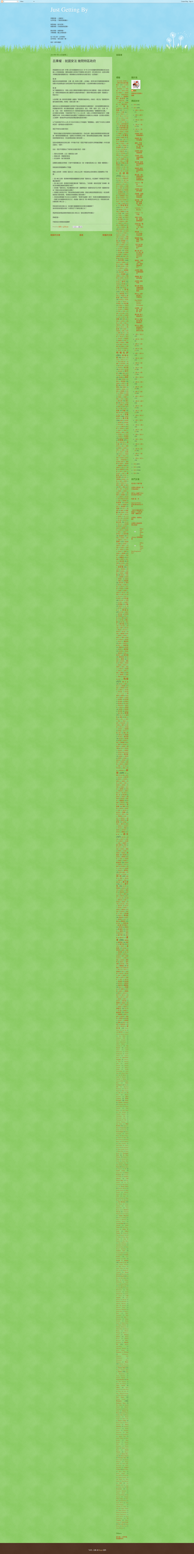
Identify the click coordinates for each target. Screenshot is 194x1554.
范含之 (121, 454)
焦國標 (126, 711)
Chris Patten (125, 1110)
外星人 (120, 180)
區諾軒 (122, 512)
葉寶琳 (121, 808)
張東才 (125, 532)
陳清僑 (121, 651)
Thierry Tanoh (120, 1493)
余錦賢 (118, 256)
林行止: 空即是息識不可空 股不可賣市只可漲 (139, 328)
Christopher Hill (120, 1116)
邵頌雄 (121, 405)
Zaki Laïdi (120, 1524)
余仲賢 (120, 248)
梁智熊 (122, 575)
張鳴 (125, 551)
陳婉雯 (126, 647)
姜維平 (120, 430)
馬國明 (125, 504)
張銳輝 (123, 553)
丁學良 (122, 114)
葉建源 (123, 796)
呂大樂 (121, 272)
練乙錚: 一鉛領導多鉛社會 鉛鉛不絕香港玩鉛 (139, 177)
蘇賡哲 (120, 1020)
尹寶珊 (119, 133)
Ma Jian (124, 1299)
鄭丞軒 (126, 906)
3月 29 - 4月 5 (139, 401)
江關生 (126, 215)
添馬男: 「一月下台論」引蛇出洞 (139, 233)
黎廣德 (120, 929)
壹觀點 (121, 697)
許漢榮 (120, 602)
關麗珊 (120, 1014)
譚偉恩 (119, 1006)
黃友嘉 (126, 735)
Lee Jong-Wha (119, 1288)
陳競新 (122, 674)
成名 (127, 207)
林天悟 (126, 367)
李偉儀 (121, 299)
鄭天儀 (122, 904)
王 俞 (117, 149)
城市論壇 (120, 424)
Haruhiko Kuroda (122, 1188)
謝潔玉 (122, 977)
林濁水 (120, 395)
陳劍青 (125, 665)
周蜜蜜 (122, 342)
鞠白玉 (121, 987)
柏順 (127, 432)
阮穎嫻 (118, 331)
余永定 (121, 246)
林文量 (126, 369)
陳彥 (123, 637)
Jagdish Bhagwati (123, 1215)
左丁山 (126, 180)
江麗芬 (120, 217)
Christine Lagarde (121, 1114)
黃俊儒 (125, 744)
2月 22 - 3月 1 (139, 425)
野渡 (125, 616)
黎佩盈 (118, 923)
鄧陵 (125, 900)
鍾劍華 (120, 985)
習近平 (122, 586)
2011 (135, 473)
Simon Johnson (124, 1455)
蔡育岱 (123, 888)
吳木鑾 (121, 258)
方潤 (127, 143)
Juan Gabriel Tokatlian (122, 1264)
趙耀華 (125, 843)
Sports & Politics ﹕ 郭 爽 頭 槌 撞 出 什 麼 (137, 504)
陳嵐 (125, 653)
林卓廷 (121, 377)
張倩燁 (125, 534)
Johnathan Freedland (121, 1245)
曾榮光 (126, 701)
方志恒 (122, 141)
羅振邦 (118, 1001)
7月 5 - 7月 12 (139, 334)
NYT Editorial (122, 1381)
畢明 (127, 583)
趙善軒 (121, 841)
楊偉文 (118, 781)
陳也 (123, 618)
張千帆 (125, 520)
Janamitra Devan (120, 1221)
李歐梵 (126, 309)
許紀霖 (121, 600)
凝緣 (121, 931)
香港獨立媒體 (120, 461)
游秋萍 (121, 707)
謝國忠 (125, 975)
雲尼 (123, 725)
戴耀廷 (122, 966)
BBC (117, 1087)
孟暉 (127, 346)
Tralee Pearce (123, 1500)
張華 (118, 541)
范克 (126, 452)
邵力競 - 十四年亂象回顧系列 (121, 1538)
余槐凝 (125, 254)
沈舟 (123, 319)
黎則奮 (121, 927)
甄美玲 (118, 830)
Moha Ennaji (120, 1350)
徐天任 (125, 475)
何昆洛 (123, 235)
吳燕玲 (120, 270)
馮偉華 (120, 729)
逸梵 (117, 723)
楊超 (121, 783)
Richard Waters (124, 1413)
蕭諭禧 (120, 952)
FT (125, 1168)
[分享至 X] (77, 227)
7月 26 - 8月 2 (139, 120)
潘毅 (125, 880)
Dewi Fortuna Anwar (123, 1149)
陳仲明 (118, 631)
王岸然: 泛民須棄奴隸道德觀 (139, 157)
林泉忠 (123, 381)
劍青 (125, 864)
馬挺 (119, 504)
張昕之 (119, 532)
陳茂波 (121, 639)
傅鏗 (122, 695)
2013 (135, 467)
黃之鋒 (118, 733)
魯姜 (117, 921)
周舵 (125, 340)
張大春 (118, 522)
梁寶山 (120, 581)
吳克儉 (126, 258)
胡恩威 (119, 448)
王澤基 (122, 163)
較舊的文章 (107, 235)
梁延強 (121, 565)
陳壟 (117, 672)
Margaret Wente (120, 1307)
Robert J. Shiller (122, 1420)
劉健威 (118, 853)
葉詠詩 (122, 802)
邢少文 (123, 327)
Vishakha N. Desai (121, 1506)
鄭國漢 (120, 915)
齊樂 (125, 845)
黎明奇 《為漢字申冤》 (122, 924)
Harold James (124, 1186)
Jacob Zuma (125, 1213)
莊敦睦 (121, 588)
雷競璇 (125, 822)
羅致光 (125, 999)
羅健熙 (118, 1003)
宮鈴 (121, 471)
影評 (117, 866)
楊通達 (123, 781)
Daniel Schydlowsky (121, 1129)
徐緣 (117, 483)
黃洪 (122, 748)
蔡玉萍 (125, 886)
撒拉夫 (121, 868)
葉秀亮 (118, 796)
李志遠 (118, 290)
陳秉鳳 (125, 635)
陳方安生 (123, 626)
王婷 (117, 159)
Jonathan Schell (120, 1252)
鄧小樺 (121, 898)
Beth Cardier (125, 1090)
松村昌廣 (123, 363)
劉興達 (126, 862)
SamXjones (125, 1434)
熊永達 (120, 828)
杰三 (127, 359)
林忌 (124, 373)
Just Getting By (69, 9)
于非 (117, 118)
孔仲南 (118, 135)
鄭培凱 (126, 915)
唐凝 (125, 465)
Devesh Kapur (125, 1147)
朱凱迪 (122, 211)
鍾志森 (126, 979)
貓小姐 (126, 952)
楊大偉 (122, 775)
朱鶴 (127, 211)
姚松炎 (123, 426)
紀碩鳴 (126, 438)
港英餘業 (120, 705)
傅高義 (120, 691)
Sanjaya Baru (122, 1436)
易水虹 (123, 357)
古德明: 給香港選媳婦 (139, 152)
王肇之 (121, 161)
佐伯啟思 (121, 229)
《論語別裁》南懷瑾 (122, 97)
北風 (123, 169)
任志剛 (126, 188)
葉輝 (123, 806)
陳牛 (121, 628)
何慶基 (123, 243)
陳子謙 (121, 620)
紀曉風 (120, 440)
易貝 (122, 359)
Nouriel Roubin (120, 1377)
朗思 (120, 487)
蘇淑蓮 (126, 1018)
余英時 (126, 252)
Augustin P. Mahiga (121, 1079)
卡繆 (121, 171)
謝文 (123, 971)
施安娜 (118, 432)
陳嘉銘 (121, 663)
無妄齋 (126, 709)
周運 (117, 342)
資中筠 (118, 814)
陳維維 (119, 665)
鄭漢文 (126, 917)
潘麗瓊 (118, 882)
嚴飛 (125, 1014)
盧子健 (120, 935)
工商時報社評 (124, 124)
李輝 (119, 311)
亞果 (123, 331)
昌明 (119, 350)
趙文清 (123, 837)
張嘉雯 (122, 549)
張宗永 (121, 530)
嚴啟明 (122, 1016)
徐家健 (118, 479)
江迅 (119, 213)
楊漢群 (118, 785)
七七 (127, 114)
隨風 (117, 960)
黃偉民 (126, 750)
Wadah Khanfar (122, 1510)
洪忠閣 (120, 436)
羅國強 (123, 1003)
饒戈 (124, 1022)
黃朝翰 (119, 758)
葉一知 (118, 795)
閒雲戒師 (123, 723)
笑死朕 (126, 489)
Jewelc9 (122, 1235)
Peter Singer (120, 1397)
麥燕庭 (122, 688)
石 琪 (123, 184)
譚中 (122, 1005)
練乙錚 (125, 882)
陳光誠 (123, 631)
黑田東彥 (118, 768)
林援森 (118, 389)
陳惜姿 (126, 649)
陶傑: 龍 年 (135, 499)
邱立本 (120, 401)
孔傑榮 (122, 137)
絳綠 (125, 717)
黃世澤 (126, 737)
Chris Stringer (122, 1112)
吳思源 (118, 262)
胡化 (123, 446)
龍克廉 (122, 964)
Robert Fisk (125, 1418)
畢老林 (121, 583)
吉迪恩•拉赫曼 (121, 194)
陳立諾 (125, 630)
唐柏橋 (126, 463)
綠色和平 (124, 830)
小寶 (117, 124)
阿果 (117, 411)
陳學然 (121, 669)
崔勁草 (126, 514)
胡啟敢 (125, 448)
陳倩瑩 (126, 639)
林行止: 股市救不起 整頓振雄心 (139, 320)
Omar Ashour (120, 1385)
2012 (135, 470)
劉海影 (125, 851)
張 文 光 (126, 516)
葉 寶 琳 (124, 793)
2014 (135, 464)
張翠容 (120, 551)
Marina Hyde (119, 1311)
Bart (126, 1085)
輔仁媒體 (119, 845)
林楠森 (122, 391)
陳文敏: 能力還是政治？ (139, 315)
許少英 (120, 596)
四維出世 (125, 178)
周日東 (122, 335)
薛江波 (120, 969)
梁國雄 (121, 573)
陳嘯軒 (118, 667)
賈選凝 (120, 816)
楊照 (125, 783)
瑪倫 (125, 828)
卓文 (124, 333)
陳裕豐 (122, 661)
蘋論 (119, 1022)
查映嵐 (120, 434)
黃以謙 (121, 738)
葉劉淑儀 (122, 804)
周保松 (126, 338)
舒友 (117, 719)
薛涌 (125, 969)
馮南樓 (126, 727)
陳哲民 (120, 641)
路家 (125, 816)
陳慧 (123, 667)
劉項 (121, 858)
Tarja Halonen (125, 1481)
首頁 (81, 235)
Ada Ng (124, 1030)
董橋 (123, 812)
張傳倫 (125, 544)
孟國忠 (122, 346)
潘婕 (121, 878)
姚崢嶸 (122, 428)
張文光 (120, 524)
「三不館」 (119, 102)
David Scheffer (122, 1143)
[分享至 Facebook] (79, 227)
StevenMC (118, 1475)
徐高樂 (123, 479)
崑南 (121, 514)
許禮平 (126, 602)
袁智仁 (123, 493)
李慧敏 (120, 309)
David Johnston (119, 1139)
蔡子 (121, 884)
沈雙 (123, 325)
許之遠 (126, 594)
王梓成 (125, 157)
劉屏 (127, 849)
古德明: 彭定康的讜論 (139, 190)
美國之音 (122, 442)
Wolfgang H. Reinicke (121, 1512)
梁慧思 (126, 577)
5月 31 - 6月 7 (139, 358)
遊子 (117, 818)
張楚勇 (118, 545)
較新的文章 (55, 235)
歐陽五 (126, 870)
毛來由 (125, 145)
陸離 (125, 684)
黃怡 (117, 742)
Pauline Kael (125, 1389)
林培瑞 (123, 385)
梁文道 (122, 561)
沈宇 (123, 317)
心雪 (124, 139)
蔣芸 (125, 894)
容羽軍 (118, 473)
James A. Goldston (122, 1217)
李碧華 (125, 303)
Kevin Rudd (124, 1278)
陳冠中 (118, 637)
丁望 (122, 112)
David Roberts (124, 1141)
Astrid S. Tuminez (121, 1077)
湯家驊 (120, 709)
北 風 (123, 167)
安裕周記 (124, 205)
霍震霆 (122, 960)
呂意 (123, 276)
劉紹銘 (125, 855)
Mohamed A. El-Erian (122, 1352)
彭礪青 (120, 699)
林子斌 (126, 365)
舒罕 (127, 719)
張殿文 (123, 545)
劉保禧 (122, 849)
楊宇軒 (126, 777)
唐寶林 (118, 467)
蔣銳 (117, 896)
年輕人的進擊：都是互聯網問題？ (139, 219)
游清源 (126, 707)
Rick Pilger (120, 1415)
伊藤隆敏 (126, 190)
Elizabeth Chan (122, 1163)
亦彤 (121, 188)
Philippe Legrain (120, 1399)
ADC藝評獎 (119, 1032)
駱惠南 (122, 962)
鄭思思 (122, 911)
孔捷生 (125, 135)
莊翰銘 (125, 590)
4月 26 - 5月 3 (139, 382)
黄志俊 (125, 766)
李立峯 (123, 284)
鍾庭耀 (126, 981)
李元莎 (119, 280)
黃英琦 (126, 748)
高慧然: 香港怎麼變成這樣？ (139, 170)
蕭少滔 (122, 944)
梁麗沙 (120, 579)
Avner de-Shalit (119, 1081)
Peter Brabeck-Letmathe (122, 1393)
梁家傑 (123, 569)
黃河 (127, 742)
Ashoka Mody (124, 1073)
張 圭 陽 (120, 518)
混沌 (134, 91)
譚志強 (126, 1005)
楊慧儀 (123, 785)
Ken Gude (124, 1274)
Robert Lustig (119, 1422)
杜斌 (121, 315)
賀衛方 (125, 721)
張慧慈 (118, 553)
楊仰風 (120, 777)
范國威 (126, 454)
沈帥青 (122, 321)
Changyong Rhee (122, 1104)
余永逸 (126, 246)
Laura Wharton (124, 1284)
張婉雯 (122, 538)
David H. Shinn (122, 1137)
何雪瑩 (123, 241)
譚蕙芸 (118, 1008)
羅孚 (127, 997)
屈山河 (119, 348)
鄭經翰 (121, 917)
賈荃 (123, 814)
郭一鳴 (126, 606)
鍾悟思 (120, 983)
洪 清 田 (126, 434)
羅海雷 (124, 1001)
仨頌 (125, 165)
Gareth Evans (120, 1170)
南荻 (121, 420)
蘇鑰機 (126, 1020)
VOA (117, 1508)
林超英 (123, 389)
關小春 (119, 1010)
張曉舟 (122, 555)
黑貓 (124, 768)
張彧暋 (121, 536)
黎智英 (126, 927)
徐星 (125, 477)
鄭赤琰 (123, 909)
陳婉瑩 (120, 649)
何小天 (119, 233)
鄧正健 (126, 898)
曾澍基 (120, 703)
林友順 (120, 367)
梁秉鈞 (126, 565)
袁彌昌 (123, 495)
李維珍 (121, 305)
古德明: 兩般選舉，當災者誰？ (137, 524)
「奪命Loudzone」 (122, 107)
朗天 (127, 485)
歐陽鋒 (124, 874)
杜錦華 (126, 315)
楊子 (127, 775)
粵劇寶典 (120, 791)
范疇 (119, 456)
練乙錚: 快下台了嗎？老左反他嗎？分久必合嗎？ (139, 254)
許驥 (126, 604)
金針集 (126, 405)
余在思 (126, 248)
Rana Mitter (119, 1405)
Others (118, 1387)
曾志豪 (126, 699)
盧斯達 (120, 942)
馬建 (119, 500)
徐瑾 (125, 481)
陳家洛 (126, 641)
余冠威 (126, 250)
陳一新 (118, 618)
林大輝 (121, 365)
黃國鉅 (121, 756)
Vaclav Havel (119, 1502)
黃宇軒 (126, 738)
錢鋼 (125, 958)
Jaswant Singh (119, 1223)
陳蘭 (127, 674)
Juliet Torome (122, 1266)
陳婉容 (121, 647)
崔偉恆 (120, 516)
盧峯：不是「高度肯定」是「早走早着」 (139, 145)
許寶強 (120, 604)
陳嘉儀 (126, 663)
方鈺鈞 (122, 143)
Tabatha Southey (122, 1477)
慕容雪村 (123, 866)
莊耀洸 (118, 592)
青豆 (117, 412)
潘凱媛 (126, 878)
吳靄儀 (126, 270)
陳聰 (125, 671)
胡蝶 (123, 450)
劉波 (117, 849)
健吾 (122, 510)
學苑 (127, 933)
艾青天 (122, 225)
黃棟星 (125, 758)
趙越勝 (126, 841)
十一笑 (119, 116)
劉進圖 (123, 856)
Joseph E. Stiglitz (122, 1260)
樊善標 (120, 870)
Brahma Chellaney (123, 1102)
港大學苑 (126, 703)
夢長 (127, 824)
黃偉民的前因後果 (123, 752)
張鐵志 (122, 557)
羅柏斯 (119, 999)
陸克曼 (120, 684)
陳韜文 (122, 672)
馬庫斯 (126, 502)
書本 (117, 485)
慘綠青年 (126, 826)
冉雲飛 (118, 167)
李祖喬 (123, 296)
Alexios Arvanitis (120, 1040)
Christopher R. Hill (121, 1120)
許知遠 (125, 598)
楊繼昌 (122, 787)
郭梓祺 (126, 614)
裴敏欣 (123, 832)
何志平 (118, 235)
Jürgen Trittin (119, 1268)
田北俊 (118, 184)
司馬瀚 (123, 176)
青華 (122, 412)
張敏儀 (120, 539)
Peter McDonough (122, 1395)
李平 (123, 282)
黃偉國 (120, 754)
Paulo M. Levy (122, 1391)
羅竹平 (122, 997)
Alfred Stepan (120, 1044)
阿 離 (120, 408)
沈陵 (121, 323)
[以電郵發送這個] (74, 227)
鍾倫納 (120, 981)
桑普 (124, 487)
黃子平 (125, 731)
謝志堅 (126, 973)
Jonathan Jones (120, 1250)
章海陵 (123, 686)
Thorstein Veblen (120, 1494)
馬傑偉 (123, 506)
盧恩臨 (126, 940)
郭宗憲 (121, 612)
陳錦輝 (126, 669)
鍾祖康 (126, 983)
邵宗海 (122, 403)
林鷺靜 (125, 397)
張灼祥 (118, 528)
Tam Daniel (119, 1479)
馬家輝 (118, 502)
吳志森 (121, 260)
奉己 (117, 346)
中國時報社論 (123, 128)
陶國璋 (125, 676)
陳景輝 (126, 655)
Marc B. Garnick (121, 1305)
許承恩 (118, 598)
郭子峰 (119, 608)
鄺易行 (121, 991)
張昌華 (126, 530)
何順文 (118, 243)
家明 (125, 471)
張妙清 (119, 526)
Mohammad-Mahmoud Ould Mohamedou (122, 1356)
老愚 (125, 223)
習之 (117, 586)
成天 (121, 207)
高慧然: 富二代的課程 (139, 139)
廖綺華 (120, 826)
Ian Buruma (121, 1202)
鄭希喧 (125, 907)
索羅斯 (119, 491)
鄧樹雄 (123, 902)
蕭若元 (123, 946)
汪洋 (119, 317)
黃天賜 (120, 736)
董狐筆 (125, 810)
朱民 (125, 209)
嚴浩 (117, 1016)
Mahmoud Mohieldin (121, 1301)
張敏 (127, 538)
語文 (125, 834)
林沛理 (125, 375)
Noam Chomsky (120, 1375)
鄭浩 (121, 913)
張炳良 (118, 534)
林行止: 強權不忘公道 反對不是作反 (137, 494)
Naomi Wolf (121, 1368)
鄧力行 (122, 896)
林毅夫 (122, 393)
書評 (122, 485)
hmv (124, 1196)
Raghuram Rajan (121, 1403)
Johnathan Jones (120, 1247)
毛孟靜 (118, 147)
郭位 (117, 610)
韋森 (117, 458)
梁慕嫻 (121, 577)
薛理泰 (118, 971)
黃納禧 (120, 750)
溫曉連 (121, 789)
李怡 (126, 290)
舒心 (122, 719)
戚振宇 (122, 559)
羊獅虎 (120, 223)
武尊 (122, 399)
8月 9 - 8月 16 (139, 110)
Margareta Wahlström (121, 1309)
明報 (125, 350)
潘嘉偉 (120, 880)
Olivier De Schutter (121, 1383)
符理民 (125, 585)
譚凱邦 (125, 1006)
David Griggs (125, 1135)
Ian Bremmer (125, 1200)
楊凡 (117, 775)
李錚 (124, 311)
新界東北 (121, 770)
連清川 (121, 606)
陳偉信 (118, 645)
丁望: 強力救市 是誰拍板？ (139, 246)
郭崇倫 (120, 614)
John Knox (125, 1241)
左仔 (120, 182)
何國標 (121, 239)
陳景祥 (118, 655)
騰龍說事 (123, 1024)
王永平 (122, 151)
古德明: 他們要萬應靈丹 (139, 134)
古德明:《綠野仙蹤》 (136, 518)
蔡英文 (122, 890)
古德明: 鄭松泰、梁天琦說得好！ (137, 488)
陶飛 (119, 676)
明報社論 (122, 356)
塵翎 (122, 824)
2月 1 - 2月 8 (139, 439)
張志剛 (125, 526)
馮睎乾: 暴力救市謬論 (139, 277)
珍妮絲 (121, 438)
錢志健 (118, 956)
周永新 (122, 336)
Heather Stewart (120, 1190)
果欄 (117, 399)
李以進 (118, 282)
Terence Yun (121, 1487)
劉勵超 (120, 864)
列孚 (127, 192)
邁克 (121, 979)
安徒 (123, 203)
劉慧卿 (125, 860)
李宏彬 (125, 288)
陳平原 (126, 628)
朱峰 (117, 211)
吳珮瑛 (123, 262)
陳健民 (125, 645)
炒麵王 (126, 399)
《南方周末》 (119, 89)
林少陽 (121, 369)
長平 (124, 406)
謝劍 (117, 977)
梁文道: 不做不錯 (136, 483)
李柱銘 (122, 294)
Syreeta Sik (125, 1475)
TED (120, 1483)
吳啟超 (122, 266)
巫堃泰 (121, 278)
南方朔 (125, 418)
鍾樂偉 (126, 985)
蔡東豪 (118, 888)
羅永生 (123, 995)
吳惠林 (121, 268)
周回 (127, 336)
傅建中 (121, 690)
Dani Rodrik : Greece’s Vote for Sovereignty (139, 302)
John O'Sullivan (122, 1243)
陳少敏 (122, 622)
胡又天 (125, 444)
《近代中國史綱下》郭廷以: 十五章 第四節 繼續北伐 (137, 511)
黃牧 (119, 744)
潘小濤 (119, 876)
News (120, 1371)
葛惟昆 (126, 808)
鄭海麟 (126, 913)
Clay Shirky (119, 1124)
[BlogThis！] (75, 227)
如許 (122, 201)
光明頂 (120, 192)
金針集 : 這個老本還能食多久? (139, 163)
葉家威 (122, 798)
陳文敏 (122, 624)
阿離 (123, 411)
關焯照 (118, 1012)
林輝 (127, 393)
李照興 (118, 303)
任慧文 (120, 190)
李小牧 (126, 278)
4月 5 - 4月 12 (139, 396)
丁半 (124, 110)
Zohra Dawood (119, 1528)
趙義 (119, 843)
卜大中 (125, 116)
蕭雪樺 (118, 950)
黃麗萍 (126, 764)
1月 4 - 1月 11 (139, 458)
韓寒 (122, 989)
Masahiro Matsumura (121, 1327)
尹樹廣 (126, 131)
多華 (117, 201)
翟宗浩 (118, 832)
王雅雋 (122, 159)
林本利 (120, 371)
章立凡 (118, 686)
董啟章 (118, 812)
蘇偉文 (121, 1018)
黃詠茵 (118, 760)
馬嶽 (117, 508)
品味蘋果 (126, 422)
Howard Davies (119, 1198)
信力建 (120, 414)
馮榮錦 (126, 729)
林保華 (123, 379)
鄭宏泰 (119, 907)
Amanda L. (119, 1045)
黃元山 (121, 735)
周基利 (120, 340)
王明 (122, 155)
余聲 (124, 256)
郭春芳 (126, 612)
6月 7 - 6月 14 (139, 353)
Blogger (100, 1550)
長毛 (119, 406)
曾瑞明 (120, 701)
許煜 (127, 600)
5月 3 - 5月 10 (139, 377)
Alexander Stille (120, 1038)
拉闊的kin (125, 348)
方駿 (119, 145)
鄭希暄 (118, 909)
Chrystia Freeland (120, 1122)
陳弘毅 (119, 630)
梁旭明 (122, 563)
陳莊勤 (120, 653)
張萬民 (122, 547)
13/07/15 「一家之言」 (139, 209)
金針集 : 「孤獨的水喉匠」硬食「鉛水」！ (139, 202)
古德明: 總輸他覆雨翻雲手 (139, 271)
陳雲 (122, 659)
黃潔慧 (123, 760)
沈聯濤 (118, 325)
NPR (127, 1379)
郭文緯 (125, 608)
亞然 (127, 331)
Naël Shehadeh (124, 1366)
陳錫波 (120, 671)
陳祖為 (125, 643)
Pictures (119, 1401)
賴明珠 (119, 954)
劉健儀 (123, 853)
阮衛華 (125, 329)
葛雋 (119, 810)
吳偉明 (121, 264)
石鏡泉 (121, 186)
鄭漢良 (120, 919)
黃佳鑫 (125, 740)
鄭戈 (127, 904)
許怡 (125, 596)
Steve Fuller (125, 1469)
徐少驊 (118, 477)
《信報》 (124, 87)
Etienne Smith (125, 1167)
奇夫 (125, 344)
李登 (119, 301)
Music (126, 1362)
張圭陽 (126, 524)
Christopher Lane (120, 1118)
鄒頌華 (123, 820)
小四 (122, 118)
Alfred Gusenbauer (121, 1042)
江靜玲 (120, 215)
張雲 (119, 544)
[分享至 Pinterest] (81, 227)
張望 (125, 539)
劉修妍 (119, 851)
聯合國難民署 (124, 967)
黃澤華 (122, 762)
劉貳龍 (118, 856)
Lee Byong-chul (122, 1286)
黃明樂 (122, 742)
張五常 (126, 522)
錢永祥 (125, 954)
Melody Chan (119, 1329)
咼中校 (120, 422)
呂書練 (118, 276)
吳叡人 (126, 268)
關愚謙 (126, 1012)
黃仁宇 (125, 733)
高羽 (123, 508)
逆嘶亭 (121, 497)
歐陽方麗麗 (122, 872)
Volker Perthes (124, 1508)
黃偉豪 (126, 754)
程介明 (120, 713)
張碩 (127, 549)
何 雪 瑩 (126, 231)
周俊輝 (120, 338)
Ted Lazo (125, 1485)
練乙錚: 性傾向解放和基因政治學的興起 (139, 288)
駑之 (125, 919)
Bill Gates (121, 1092)
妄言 (127, 201)
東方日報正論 (121, 361)
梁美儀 (120, 567)
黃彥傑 (118, 746)
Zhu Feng (124, 1526)
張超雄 (126, 541)
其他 (119, 333)
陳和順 (122, 633)
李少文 (125, 280)
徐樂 (121, 481)
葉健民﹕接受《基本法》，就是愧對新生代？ (139, 263)
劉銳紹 (118, 862)
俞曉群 (126, 412)
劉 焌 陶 (118, 847)
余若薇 (120, 252)
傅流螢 (126, 690)
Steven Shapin (120, 1473)
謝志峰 (121, 973)
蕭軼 (123, 950)
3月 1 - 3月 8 (139, 420)
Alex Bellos (122, 1036)
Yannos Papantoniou (121, 1514)
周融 (127, 342)
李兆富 (123, 286)
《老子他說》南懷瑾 (121, 81)
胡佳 (127, 446)
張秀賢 (123, 528)
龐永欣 (125, 993)
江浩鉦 (126, 213)
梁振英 (122, 571)
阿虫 (125, 408)
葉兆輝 (124, 795)
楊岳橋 (125, 779)
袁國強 (118, 493)
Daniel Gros (123, 1128)
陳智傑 (121, 657)
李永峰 (118, 284)
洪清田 (126, 436)
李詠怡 (125, 301)
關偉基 (125, 1010)
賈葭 (127, 814)
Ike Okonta (119, 1204)
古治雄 (126, 171)
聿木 (117, 225)
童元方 (121, 715)
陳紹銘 (126, 651)
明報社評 (122, 352)
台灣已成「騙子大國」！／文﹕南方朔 (139, 226)
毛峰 (125, 147)
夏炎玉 (123, 467)
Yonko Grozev (119, 1516)
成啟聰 (120, 209)
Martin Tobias (125, 1323)
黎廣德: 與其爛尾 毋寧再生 (139, 239)
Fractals (120, 1168)
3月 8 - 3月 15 (139, 415)
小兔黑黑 (123, 120)
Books (126, 1100)
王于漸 (123, 149)
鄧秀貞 (120, 900)
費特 (119, 721)
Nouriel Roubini (120, 1379)
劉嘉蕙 (126, 858)
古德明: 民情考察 (139, 282)
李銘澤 (126, 305)
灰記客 (120, 219)
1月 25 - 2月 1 (139, 444)
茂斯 (121, 452)
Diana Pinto (120, 1151)
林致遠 (118, 383)
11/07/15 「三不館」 (139, 213)
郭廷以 (125, 610)
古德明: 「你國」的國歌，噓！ (139, 309)
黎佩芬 (123, 921)
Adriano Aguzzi (124, 1034)
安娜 (119, 203)
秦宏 (121, 489)
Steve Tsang (122, 1471)
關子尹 (126, 1008)
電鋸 (117, 824)
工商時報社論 (123, 126)
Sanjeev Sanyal (119, 1438)
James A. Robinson (121, 1219)
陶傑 (125, 678)
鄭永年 (120, 906)
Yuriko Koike (125, 1522)
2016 (135, 105)
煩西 (127, 789)
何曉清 (122, 244)
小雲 (125, 122)
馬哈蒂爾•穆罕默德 (123, 499)
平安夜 (125, 182)
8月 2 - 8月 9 (139, 115)
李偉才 (125, 298)
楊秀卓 (119, 779)
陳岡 (127, 633)
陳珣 (120, 643)
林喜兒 (125, 387)
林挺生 (123, 383)
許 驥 (121, 594)
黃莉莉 (126, 756)
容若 (123, 473)
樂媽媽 (126, 868)
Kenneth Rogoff (120, 1276)
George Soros (119, 1172)
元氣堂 (125, 133)
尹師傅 (121, 131)
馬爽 (117, 506)
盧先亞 (122, 937)
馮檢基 (119, 731)
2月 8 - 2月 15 (139, 434)
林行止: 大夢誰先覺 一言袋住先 (139, 295)
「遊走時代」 (124, 104)
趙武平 (122, 839)
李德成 (120, 307)
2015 (135, 108)
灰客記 (126, 217)
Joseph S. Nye (123, 1262)
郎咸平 (125, 456)
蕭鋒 (127, 950)
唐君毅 (121, 463)
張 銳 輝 (126, 518)
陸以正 (125, 682)
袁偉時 (125, 491)
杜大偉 (122, 313)
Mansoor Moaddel (121, 1303)
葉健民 (122, 801)
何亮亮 (122, 237)
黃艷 (119, 766)
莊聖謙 (119, 590)
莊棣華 (126, 588)
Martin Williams (122, 1325)
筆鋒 (121, 717)
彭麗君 (126, 697)
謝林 (119, 975)
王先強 (123, 153)
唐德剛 (120, 465)
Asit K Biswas (122, 1075)
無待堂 (120, 711)
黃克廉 (119, 740)
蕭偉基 (125, 948)
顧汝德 (123, 1026)
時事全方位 (124, 483)
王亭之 (126, 155)
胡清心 (118, 450)
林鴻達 (126, 395)
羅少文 (118, 995)
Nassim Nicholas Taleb (122, 1369)
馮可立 (121, 727)
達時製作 (123, 818)
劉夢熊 (119, 860)
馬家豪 (125, 500)
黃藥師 (121, 764)
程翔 (126, 713)
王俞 (119, 157)
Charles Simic (119, 1106)
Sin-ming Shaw (122, 1457)
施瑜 (123, 432)
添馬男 (126, 581)
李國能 (126, 299)
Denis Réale (119, 1145)
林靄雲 (119, 397)
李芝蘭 (122, 292)
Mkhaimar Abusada (121, 1348)
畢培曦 (119, 585)
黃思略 (123, 746)
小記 (121, 122)
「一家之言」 (120, 100)
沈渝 (125, 323)
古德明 (123, 173)
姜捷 (127, 428)
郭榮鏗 (120, 616)
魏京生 (119, 993)
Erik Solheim (119, 1165)
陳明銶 (119, 635)
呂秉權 (123, 274)
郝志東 (126, 497)
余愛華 (119, 254)
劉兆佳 (125, 847)
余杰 (119, 250)
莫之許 (123, 592)
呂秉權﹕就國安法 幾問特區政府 (139, 195)
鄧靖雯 (118, 902)
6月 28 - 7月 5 (139, 339)
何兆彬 (125, 233)
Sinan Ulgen (119, 1459)
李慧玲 (126, 307)
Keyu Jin (118, 1280)
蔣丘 (121, 894)
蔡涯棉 (122, 892)
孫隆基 (122, 469)
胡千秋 (118, 446)
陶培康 (118, 679)
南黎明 (126, 420)
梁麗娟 (126, 579)
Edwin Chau (125, 1161)
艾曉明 (123, 227)
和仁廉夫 (120, 344)
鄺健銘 (126, 991)
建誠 (125, 430)
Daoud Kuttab (119, 1131)
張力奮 (119, 520)
